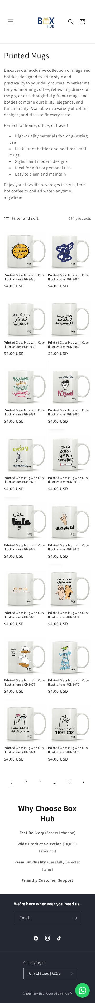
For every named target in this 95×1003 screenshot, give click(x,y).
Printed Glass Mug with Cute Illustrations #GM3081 (24, 412)
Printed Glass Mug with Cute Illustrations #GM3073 (24, 682)
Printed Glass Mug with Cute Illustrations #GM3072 (68, 682)
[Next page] (83, 782)
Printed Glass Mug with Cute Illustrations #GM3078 (68, 480)
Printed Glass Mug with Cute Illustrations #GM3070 (68, 750)
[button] (10, 22)
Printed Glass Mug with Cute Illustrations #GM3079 (24, 480)
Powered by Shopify (59, 993)
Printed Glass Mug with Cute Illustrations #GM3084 (68, 277)
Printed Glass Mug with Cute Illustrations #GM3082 (68, 344)
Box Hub (39, 993)
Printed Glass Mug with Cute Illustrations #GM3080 (68, 412)
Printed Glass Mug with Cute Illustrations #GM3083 (24, 344)
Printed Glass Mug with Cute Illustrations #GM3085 (24, 277)
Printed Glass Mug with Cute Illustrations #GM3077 (24, 547)
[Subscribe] (75, 918)
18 (69, 782)
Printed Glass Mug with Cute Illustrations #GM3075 (24, 615)
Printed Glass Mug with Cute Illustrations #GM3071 (24, 750)
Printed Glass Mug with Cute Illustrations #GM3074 (68, 615)
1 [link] (12, 782)
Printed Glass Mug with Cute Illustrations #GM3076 (68, 547)
